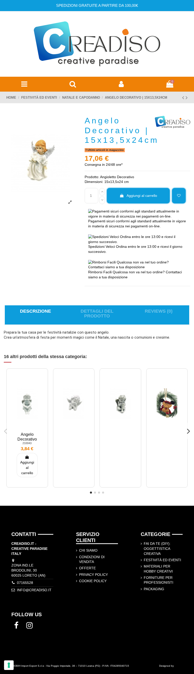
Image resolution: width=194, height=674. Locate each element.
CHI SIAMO (88, 550)
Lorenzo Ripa (182, 665)
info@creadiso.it (34, 590)
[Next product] (187, 97)
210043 (27, 443)
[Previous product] (184, 97)
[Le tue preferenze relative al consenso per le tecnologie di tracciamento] (9, 665)
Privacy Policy (93, 575)
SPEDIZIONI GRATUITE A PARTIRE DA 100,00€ (97, 5)
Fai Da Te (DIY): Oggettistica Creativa (157, 548)
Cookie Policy (93, 581)
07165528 (25, 583)
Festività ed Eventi (162, 560)
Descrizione (35, 311)
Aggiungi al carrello (142, 196)
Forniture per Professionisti (158, 580)
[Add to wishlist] (179, 195)
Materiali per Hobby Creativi (158, 568)
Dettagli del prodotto (97, 314)
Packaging (154, 589)
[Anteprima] (34, 395)
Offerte (87, 568)
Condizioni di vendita (92, 559)
